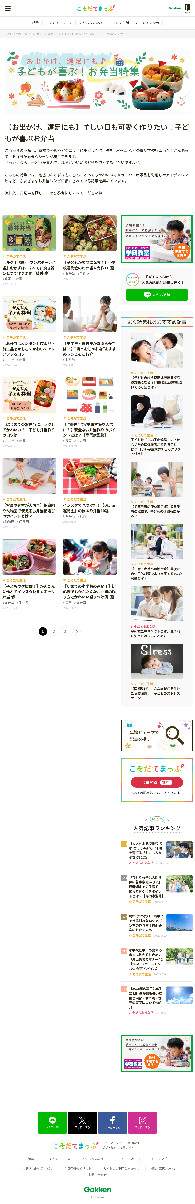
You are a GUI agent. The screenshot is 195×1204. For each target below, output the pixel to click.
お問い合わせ (97, 1174)
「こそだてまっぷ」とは (35, 1168)
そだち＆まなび (90, 22)
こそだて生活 (119, 22)
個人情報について (163, 1168)
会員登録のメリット (77, 1168)
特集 (35, 22)
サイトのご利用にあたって (121, 1168)
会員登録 (156, 782)
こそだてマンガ (147, 22)
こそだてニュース (59, 22)
